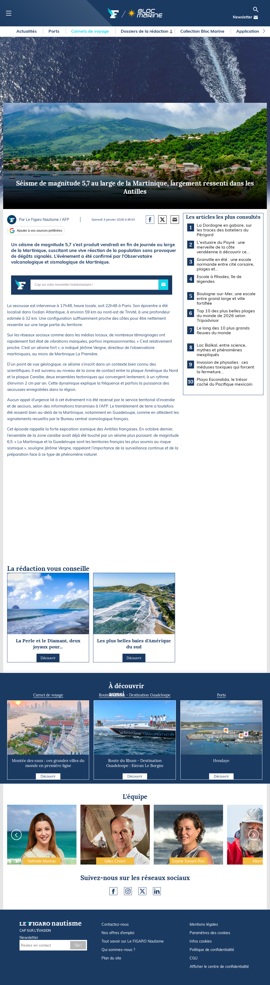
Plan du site (111, 958)
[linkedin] (157, 891)
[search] (255, 9)
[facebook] (113, 891)
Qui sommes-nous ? (118, 949)
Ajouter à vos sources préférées (39, 230)
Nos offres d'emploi (118, 932)
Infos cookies (201, 941)
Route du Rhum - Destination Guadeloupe (135, 695)
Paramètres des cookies (210, 932)
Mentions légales (204, 924)
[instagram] (128, 891)
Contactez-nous (115, 924)
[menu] (8, 13)
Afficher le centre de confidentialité (219, 966)
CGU (193, 958)
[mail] (256, 17)
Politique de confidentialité (212, 949)
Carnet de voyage (48, 695)
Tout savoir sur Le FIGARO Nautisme (133, 941)
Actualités (27, 31)
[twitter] (142, 891)
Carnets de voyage (90, 31)
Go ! (78, 945)
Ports (54, 31)
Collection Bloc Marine (202, 31)
